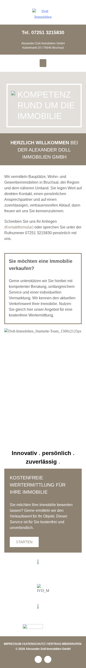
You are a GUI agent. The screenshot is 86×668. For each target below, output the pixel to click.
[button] (43, 63)
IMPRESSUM (12, 644)
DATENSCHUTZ (34, 644)
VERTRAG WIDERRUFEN (64, 644)
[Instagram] (47, 659)
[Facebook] (38, 659)
